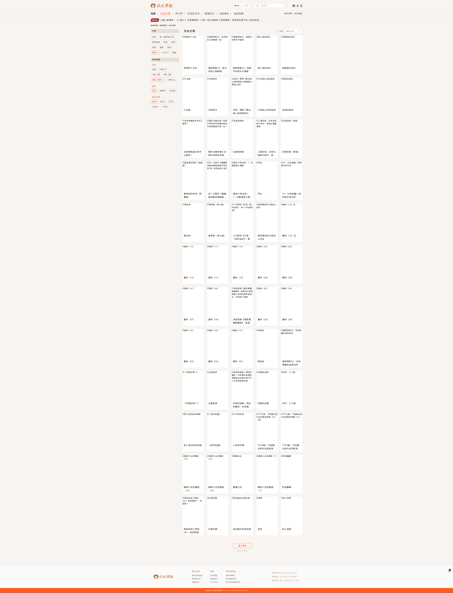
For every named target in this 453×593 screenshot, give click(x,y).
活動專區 (224, 13)
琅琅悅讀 (288, 13)
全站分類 (165, 13)
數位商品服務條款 (233, 582)
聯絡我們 (213, 579)
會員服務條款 (231, 579)
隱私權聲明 (230, 575)
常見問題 (213, 575)
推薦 (153, 13)
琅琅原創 (163, 25)
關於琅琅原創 (197, 575)
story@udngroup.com (288, 573)
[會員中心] (301, 5)
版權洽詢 (195, 582)
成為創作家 (193, 13)
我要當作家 (196, 579)
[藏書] (293, 5)
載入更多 (242, 546)
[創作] (298, 5)
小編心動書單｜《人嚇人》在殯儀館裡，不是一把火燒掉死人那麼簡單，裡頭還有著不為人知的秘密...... (211, 20)
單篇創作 (209, 13)
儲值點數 (239, 13)
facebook (214, 582)
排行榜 (179, 13)
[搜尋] (287, 6)
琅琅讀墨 (298, 13)
